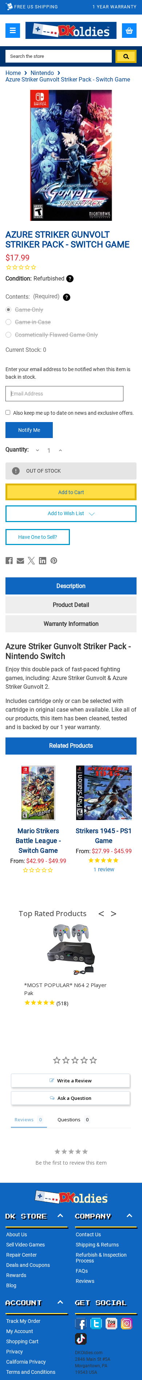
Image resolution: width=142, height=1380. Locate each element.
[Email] (20, 561)
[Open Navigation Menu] (12, 30)
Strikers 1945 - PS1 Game (104, 835)
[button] (103, 913)
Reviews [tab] (24, 1119)
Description (71, 585)
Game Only (29, 309)
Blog (11, 1285)
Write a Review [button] (74, 1080)
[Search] (126, 56)
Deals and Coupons (28, 1265)
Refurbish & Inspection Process (101, 1258)
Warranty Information (71, 623)
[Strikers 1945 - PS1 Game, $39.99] (104, 793)
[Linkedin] (42, 561)
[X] (31, 561)
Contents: (32, 296)
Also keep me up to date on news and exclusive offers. (73, 413)
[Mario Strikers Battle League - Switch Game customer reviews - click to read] (38, 874)
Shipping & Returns (97, 1245)
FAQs (82, 1271)
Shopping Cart (22, 1341)
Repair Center (21, 1255)
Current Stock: (25, 349)
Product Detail (71, 604)
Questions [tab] (69, 1119)
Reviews (85, 1281)
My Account (19, 1331)
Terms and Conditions (30, 1372)
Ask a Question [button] (74, 1098)
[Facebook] (9, 561)
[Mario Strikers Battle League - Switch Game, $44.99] (38, 793)
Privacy (14, 1352)
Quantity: (17, 450)
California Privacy (26, 1362)
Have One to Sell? (37, 537)
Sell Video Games (25, 1245)
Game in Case (33, 322)
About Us (16, 1234)
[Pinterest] (54, 561)
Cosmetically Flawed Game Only (56, 334)
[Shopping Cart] (129, 30)
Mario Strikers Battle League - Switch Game (38, 840)
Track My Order (23, 1321)
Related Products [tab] (71, 745)
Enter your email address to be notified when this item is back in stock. (67, 373)
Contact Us (88, 1234)
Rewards (16, 1275)
